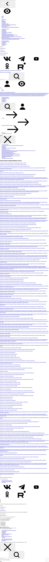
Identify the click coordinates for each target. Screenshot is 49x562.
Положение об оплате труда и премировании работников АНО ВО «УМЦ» (12, 369)
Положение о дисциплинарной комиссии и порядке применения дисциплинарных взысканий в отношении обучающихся (20, 426)
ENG (3, 89)
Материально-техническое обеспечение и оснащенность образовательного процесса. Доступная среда (18, 150)
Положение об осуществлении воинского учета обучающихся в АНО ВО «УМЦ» (13, 164)
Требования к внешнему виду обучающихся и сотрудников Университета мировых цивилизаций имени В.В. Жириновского (20, 207)
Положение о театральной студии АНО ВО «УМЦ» (8, 410)
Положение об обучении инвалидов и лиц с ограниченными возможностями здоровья (14, 238)
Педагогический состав (6, 149)
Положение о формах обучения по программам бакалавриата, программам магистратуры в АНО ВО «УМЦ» (18, 282)
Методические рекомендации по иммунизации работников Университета (12, 374)
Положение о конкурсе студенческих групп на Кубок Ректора (10, 364)
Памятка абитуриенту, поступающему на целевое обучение (11, 36)
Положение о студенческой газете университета (8, 400)
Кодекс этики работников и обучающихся (7, 196)
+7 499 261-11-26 (2, 48)
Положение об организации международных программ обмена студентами (12, 458)
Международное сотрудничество (7, 154)
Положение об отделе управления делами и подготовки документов (11, 408)
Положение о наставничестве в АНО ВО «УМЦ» (8, 355)
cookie (9, 559)
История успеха (4, 26)
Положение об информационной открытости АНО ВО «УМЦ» (10, 200)
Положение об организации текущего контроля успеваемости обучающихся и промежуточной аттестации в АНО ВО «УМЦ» (20, 184)
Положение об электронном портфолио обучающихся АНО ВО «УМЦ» (12, 281)
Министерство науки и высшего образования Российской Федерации (13, 38)
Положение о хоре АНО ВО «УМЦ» (6, 424)
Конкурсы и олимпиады (6, 37)
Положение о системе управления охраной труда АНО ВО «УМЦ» (11, 377)
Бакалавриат (4, 29)
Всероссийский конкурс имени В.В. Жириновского (10, 27)
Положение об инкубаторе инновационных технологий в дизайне (11, 403)
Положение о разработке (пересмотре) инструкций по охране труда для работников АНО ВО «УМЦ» (16, 379)
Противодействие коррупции (7, 156)
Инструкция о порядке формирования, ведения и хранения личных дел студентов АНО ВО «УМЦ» (16, 390)
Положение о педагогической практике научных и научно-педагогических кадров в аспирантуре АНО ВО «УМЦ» (19, 337)
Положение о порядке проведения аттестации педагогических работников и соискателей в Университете (17, 360)
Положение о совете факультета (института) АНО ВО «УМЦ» (10, 384)
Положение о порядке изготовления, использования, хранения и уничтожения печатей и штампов (16, 387)
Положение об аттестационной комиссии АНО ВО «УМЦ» (9, 471)
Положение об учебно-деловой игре (6, 241)
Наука (3, 20)
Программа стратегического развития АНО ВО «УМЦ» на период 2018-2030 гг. (13, 194)
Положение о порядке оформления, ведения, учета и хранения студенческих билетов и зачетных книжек (17, 392)
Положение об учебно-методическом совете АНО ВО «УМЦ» (10, 382)
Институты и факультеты (6, 25)
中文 (2, 17)
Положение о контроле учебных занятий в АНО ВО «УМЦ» (10, 357)
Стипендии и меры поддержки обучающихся (9, 151)
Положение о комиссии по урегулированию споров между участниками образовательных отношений (16, 395)
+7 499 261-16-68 (3, 54)
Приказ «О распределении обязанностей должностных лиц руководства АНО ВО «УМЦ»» (15, 166)
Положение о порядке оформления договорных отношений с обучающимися (12, 189)
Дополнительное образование (7, 32)
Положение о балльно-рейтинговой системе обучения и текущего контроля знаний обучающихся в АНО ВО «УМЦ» (19, 182)
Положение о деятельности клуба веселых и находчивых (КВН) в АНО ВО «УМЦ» (13, 423)
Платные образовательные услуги (7, 152)
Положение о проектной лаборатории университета (8, 452)
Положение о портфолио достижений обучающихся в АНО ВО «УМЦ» (11, 279)
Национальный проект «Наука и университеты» (10, 34)
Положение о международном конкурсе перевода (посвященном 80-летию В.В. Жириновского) (15, 461)
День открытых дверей (5, 41)
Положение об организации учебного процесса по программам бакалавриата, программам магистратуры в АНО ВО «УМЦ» (20, 227)
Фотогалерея (4, 33)
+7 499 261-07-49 (3, 51)
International (4, 21)
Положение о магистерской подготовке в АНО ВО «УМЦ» (9, 316)
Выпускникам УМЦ (5, 23)
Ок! (0, 561)
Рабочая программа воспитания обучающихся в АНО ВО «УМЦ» (10, 298)
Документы (4, 132)
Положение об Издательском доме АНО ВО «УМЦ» (8, 354)
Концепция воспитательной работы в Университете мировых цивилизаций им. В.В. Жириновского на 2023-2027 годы (19, 421)
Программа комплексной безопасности (6, 398)
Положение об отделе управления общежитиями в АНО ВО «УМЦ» (11, 405)
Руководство (4, 148)
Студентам (3, 43)
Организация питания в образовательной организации (11, 155)
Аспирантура (4, 31)
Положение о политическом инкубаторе (6, 429)
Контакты (3, 101)
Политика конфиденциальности (7, 481)
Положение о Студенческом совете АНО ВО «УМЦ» (8, 385)
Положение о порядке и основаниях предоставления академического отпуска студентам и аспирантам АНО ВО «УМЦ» (19, 259)
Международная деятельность (7, 533)
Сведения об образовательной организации (9, 24)
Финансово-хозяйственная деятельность (8, 153)
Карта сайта (4, 482)
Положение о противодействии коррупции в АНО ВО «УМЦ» (10, 366)
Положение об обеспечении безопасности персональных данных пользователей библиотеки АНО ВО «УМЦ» (18, 224)
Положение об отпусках (4, 371)
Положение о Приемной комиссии (5, 213)
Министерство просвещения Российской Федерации (10, 39)
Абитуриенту (4, 22)
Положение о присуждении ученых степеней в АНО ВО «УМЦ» (10, 347)
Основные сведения (5, 40)
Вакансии (3, 157)
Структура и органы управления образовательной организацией (12, 145)
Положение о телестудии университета (6, 406)
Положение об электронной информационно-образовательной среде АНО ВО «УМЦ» (14, 277)
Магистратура (4, 30)
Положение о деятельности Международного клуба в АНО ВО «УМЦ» (11, 428)
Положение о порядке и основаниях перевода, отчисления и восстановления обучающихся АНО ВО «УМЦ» (18, 174)
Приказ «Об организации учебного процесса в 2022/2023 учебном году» (12, 172)
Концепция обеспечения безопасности (6, 397)
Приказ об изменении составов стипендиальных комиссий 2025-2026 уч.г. (12, 466)
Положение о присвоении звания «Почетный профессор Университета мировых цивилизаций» (15, 193)
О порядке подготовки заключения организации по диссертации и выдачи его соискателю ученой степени (17, 349)
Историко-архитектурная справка (7, 158)
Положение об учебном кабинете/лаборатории (7, 352)
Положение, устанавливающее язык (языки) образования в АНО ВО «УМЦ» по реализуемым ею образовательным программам (21, 284)
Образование (4, 19)
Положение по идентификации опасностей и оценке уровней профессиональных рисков (14, 431)
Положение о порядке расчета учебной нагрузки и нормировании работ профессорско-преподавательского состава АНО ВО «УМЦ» (22, 306)
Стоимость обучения (5, 28)
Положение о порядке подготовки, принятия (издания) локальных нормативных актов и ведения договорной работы (19, 456)
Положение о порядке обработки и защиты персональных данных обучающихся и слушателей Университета (18, 222)
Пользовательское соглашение (7, 480)
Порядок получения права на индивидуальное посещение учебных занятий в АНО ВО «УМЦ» (15, 229)
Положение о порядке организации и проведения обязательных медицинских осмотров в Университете (17, 372)
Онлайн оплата (4, 44)
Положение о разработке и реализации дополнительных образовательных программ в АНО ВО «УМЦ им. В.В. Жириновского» (21, 438)
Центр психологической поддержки (8, 35)
